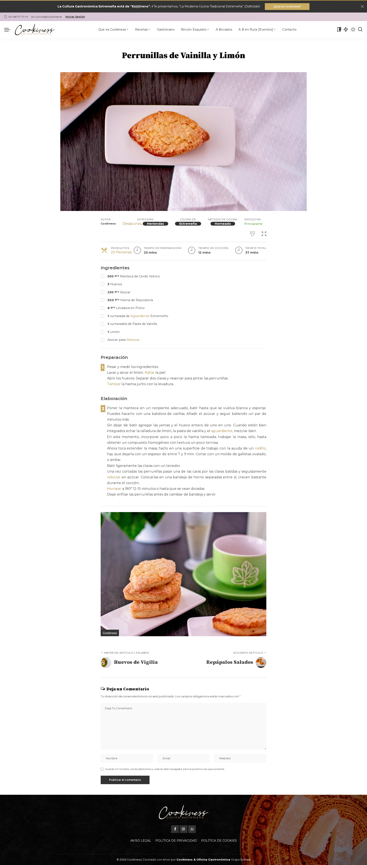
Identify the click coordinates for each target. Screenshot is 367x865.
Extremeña (188, 224)
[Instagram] (183, 829)
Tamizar (114, 384)
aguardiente (221, 431)
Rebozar (133, 340)
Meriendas (155, 224)
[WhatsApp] (192, 829)
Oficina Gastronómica (213, 859)
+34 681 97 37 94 (18, 16)
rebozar (113, 477)
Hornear (114, 489)
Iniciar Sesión (75, 16)
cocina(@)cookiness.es (48, 16)
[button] (262, 516)
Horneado (223, 224)
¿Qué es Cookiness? (287, 6)
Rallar (150, 373)
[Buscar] (360, 29)
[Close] (362, 6)
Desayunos (132, 224)
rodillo (260, 448)
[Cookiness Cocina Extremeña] (34, 29)
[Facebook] (175, 829)
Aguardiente (140, 316)
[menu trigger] (9, 29)
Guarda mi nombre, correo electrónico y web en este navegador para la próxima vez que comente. (165, 769)
